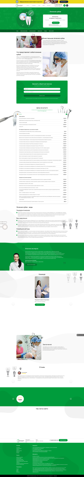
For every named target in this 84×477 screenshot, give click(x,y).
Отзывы (45, 30)
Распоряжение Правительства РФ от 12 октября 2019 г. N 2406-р (43, 463)
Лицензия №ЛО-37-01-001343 (37, 462)
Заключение (40, 30)
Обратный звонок (63, 440)
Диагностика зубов (19, 457)
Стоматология (18, 8)
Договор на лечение (36, 456)
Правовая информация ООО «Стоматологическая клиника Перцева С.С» (44, 465)
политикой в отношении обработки (57, 25)
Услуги (28, 5)
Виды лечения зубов (24, 30)
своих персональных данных (41, 98)
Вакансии (18, 451)
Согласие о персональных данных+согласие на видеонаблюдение (43, 457)
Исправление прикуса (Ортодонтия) (22, 463)
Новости (17, 449)
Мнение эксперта (32, 30)
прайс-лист (44, 110)
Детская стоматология (20, 464)
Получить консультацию (31, 264)
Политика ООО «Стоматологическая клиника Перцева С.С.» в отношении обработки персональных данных (50, 464)
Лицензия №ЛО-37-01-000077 (38, 461)
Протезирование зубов (20, 460)
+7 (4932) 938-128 (58, 4)
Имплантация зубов (19, 459)
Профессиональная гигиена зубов (22, 461)
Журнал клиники (19, 450)
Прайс (17, 469)
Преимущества (18, 448)
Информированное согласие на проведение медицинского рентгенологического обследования (48, 458)
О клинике (33, 5)
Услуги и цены (24, 8)
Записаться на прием (39, 304)
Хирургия (17, 462)
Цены (39, 5)
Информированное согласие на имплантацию (40, 460)
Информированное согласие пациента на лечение (41, 459)
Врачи (44, 5)
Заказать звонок (55, 22)
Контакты (48, 5)
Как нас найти (51, 30)
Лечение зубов (18, 458)
